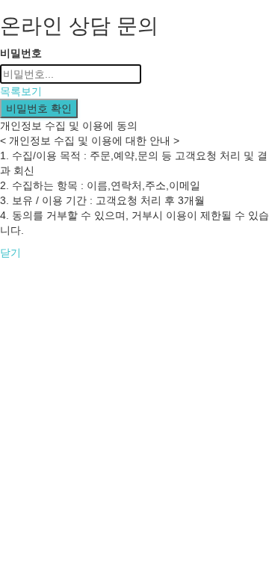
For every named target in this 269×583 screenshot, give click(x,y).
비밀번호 (21, 53)
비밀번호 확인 (39, 108)
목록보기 (21, 91)
